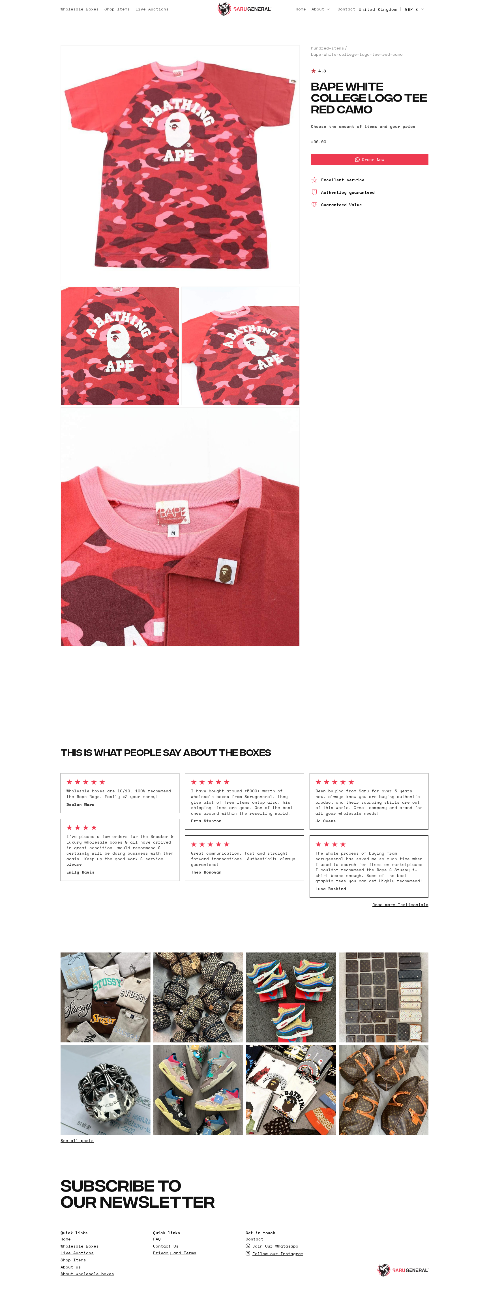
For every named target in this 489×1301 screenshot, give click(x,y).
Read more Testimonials (400, 905)
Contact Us (166, 1246)
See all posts (77, 1140)
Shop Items (73, 1260)
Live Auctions (77, 1253)
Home (66, 1239)
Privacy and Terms (174, 1253)
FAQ (157, 1239)
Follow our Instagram (277, 1254)
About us (71, 1267)
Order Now (373, 159)
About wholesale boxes (87, 1274)
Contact (254, 1239)
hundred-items (327, 48)
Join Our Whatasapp (275, 1246)
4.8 (322, 71)
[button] (322, 9)
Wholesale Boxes (80, 1246)
